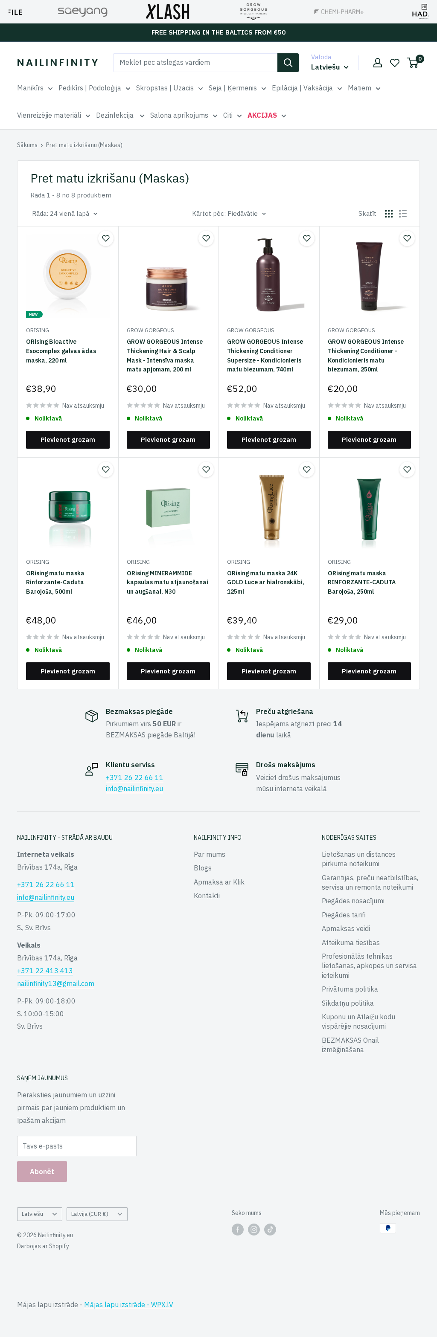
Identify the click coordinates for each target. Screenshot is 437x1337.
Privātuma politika (350, 989)
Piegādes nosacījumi (353, 900)
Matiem (359, 88)
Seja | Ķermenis (233, 88)
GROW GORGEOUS (150, 330)
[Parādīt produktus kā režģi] (389, 214)
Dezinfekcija (115, 115)
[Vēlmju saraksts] (395, 63)
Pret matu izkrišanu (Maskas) (84, 145)
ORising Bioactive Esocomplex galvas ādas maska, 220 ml (61, 351)
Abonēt (42, 1171)
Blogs (203, 868)
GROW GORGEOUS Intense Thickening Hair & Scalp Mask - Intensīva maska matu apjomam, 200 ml (165, 355)
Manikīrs (30, 88)
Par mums (209, 854)
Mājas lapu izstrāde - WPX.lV (128, 1304)
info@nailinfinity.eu (134, 788)
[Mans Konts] (377, 62)
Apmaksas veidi (346, 928)
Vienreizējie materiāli (49, 115)
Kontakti (207, 895)
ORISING (37, 330)
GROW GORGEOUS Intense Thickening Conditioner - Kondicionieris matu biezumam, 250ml (366, 355)
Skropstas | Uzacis (165, 88)
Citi (228, 115)
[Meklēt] (288, 62)
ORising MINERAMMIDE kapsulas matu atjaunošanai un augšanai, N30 (167, 582)
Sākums (27, 145)
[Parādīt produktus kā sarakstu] (403, 214)
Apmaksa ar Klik (219, 882)
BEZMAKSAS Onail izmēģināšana (350, 1045)
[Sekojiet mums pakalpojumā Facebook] (238, 1229)
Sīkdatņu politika (348, 1003)
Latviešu (32, 1214)
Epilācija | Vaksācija (302, 88)
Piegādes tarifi (344, 915)
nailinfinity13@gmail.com (55, 983)
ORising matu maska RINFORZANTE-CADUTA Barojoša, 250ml (362, 582)
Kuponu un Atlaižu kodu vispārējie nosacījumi (358, 1021)
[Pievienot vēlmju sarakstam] (106, 238)
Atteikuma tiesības (351, 942)
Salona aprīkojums (179, 115)
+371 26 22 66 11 (134, 777)
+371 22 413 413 (45, 970)
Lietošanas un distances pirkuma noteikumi (359, 859)
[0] (413, 63)
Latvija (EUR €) (89, 1214)
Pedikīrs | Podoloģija (89, 88)
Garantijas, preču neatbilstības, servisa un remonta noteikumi (370, 882)
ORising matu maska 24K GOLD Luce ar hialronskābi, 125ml (265, 582)
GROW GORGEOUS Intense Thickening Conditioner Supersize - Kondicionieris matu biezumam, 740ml (265, 355)
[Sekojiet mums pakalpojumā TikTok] (270, 1229)
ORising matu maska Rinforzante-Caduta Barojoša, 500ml (55, 582)
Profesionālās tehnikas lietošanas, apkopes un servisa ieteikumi (369, 966)
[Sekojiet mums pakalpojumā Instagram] (254, 1229)
